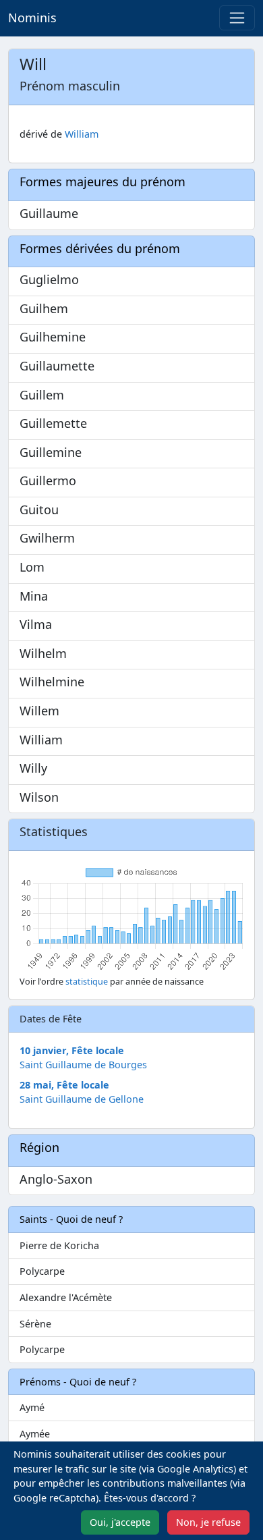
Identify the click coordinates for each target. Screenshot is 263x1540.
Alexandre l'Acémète (66, 1297)
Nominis (32, 17)
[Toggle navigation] (237, 17)
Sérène (35, 1323)
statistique (86, 981)
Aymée (35, 1433)
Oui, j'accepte (120, 1522)
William (81, 134)
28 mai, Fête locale (64, 1084)
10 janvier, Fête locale (72, 1050)
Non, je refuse (208, 1522)
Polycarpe (42, 1271)
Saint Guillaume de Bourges (83, 1064)
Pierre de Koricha (59, 1245)
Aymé (32, 1407)
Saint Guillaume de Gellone (82, 1099)
